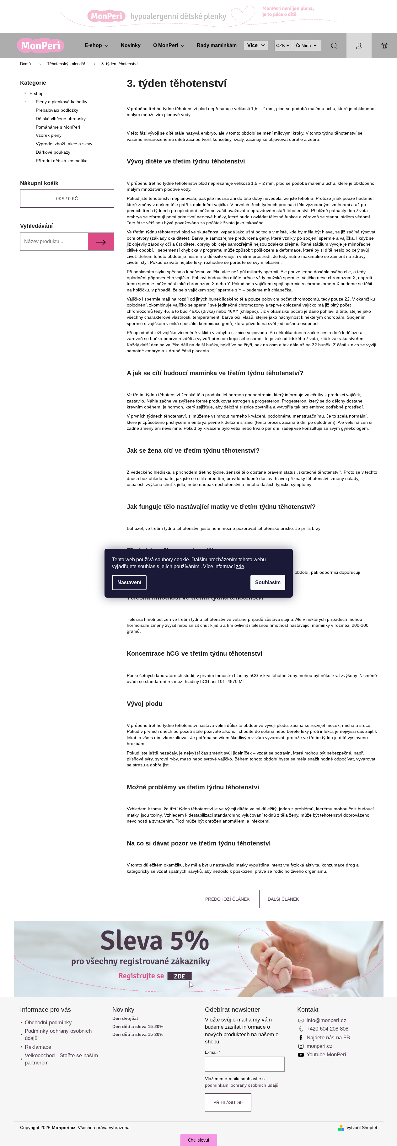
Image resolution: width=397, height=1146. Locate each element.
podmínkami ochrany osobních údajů (241, 1085)
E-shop (37, 93)
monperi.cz (320, 1046)
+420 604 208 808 (327, 1029)
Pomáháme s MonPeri (58, 127)
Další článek (283, 899)
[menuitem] (96, 45)
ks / (67, 198)
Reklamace (38, 1047)
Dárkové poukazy (53, 152)
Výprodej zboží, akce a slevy (64, 143)
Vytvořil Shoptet (361, 1127)
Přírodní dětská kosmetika (62, 160)
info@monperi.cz (326, 1020)
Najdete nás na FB (328, 1038)
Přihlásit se (228, 1102)
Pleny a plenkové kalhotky (61, 101)
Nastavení (129, 582)
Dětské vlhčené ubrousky (61, 118)
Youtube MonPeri (326, 1055)
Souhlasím (268, 582)
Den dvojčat (125, 1018)
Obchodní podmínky (48, 1023)
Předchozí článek (227, 899)
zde (240, 566)
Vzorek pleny (49, 135)
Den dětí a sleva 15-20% (137, 1026)
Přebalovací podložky (57, 110)
